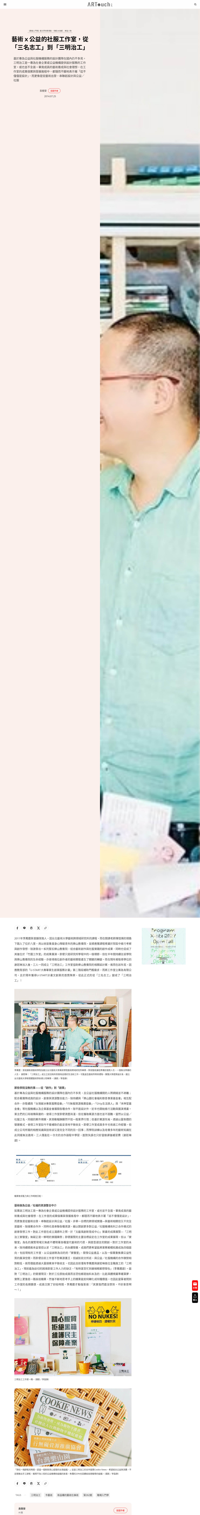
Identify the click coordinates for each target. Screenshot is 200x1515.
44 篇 (20, 1512)
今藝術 (48, 1495)
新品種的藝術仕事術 (67, 1495)
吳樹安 (43, 91)
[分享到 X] (38, 928)
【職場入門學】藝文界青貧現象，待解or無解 (45, 31)
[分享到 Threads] (31, 928)
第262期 (87, 1495)
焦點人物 (68, 31)
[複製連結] (45, 928)
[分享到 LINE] (24, 928)
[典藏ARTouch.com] (100, 4)
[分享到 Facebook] (17, 928)
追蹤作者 (54, 90)
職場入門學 (103, 1495)
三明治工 (35, 1495)
